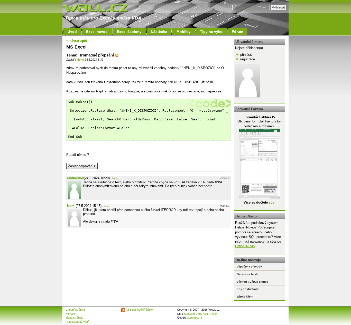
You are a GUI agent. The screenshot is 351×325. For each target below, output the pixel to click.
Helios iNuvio (245, 246)
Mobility (184, 32)
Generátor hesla (247, 274)
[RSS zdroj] (116, 55)
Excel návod (97, 32)
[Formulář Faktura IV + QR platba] (259, 198)
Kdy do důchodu (248, 289)
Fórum (237, 32)
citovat (114, 178)
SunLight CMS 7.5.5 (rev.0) (201, 313)
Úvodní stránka (75, 309)
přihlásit (246, 54)
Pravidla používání (77, 321)
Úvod (72, 32)
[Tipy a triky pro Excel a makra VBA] (101, 7)
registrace (247, 59)
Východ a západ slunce (252, 281)
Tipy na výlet (211, 32)
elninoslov (75, 178)
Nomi (80, 59)
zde (271, 202)
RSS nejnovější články (139, 309)
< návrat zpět (76, 41)
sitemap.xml (194, 317)
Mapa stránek (74, 317)
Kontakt (70, 313)
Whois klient (245, 296)
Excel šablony (129, 32)
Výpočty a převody (249, 266)
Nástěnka (159, 32)
